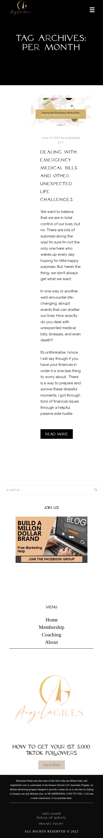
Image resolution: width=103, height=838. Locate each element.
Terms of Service (52, 818)
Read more (56, 434)
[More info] (89, 9)
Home (52, 620)
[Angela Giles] (20, 9)
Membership (51, 627)
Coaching (51, 635)
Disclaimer (51, 813)
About (51, 642)
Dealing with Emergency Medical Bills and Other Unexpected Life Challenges (59, 175)
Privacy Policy (51, 824)
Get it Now (51, 765)
